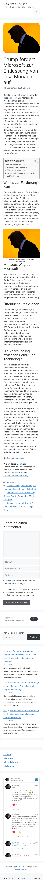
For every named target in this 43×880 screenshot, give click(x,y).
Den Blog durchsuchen (13, 633)
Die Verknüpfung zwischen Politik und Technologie (21, 174)
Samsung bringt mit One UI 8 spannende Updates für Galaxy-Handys (18, 506)
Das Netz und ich (15, 4)
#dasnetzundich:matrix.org (15, 475)
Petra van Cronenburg (13, 651)
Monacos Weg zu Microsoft (18, 167)
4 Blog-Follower (10, 762)
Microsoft (12, 98)
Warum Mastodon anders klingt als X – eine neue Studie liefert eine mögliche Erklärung (21, 686)
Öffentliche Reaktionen (16, 170)
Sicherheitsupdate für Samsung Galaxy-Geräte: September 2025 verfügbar (19, 496)
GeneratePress (21, 869)
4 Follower (8, 758)
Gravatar (13, 580)
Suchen (33, 637)
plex (23, 489)
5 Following (8, 766)
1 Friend (7, 754)
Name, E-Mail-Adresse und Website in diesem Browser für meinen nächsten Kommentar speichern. (22, 592)
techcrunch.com (17, 458)
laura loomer (26, 485)
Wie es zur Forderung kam (17, 164)
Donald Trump (13, 485)
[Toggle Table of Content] (34, 161)
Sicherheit (31, 489)
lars (5, 682)
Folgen (34, 619)
